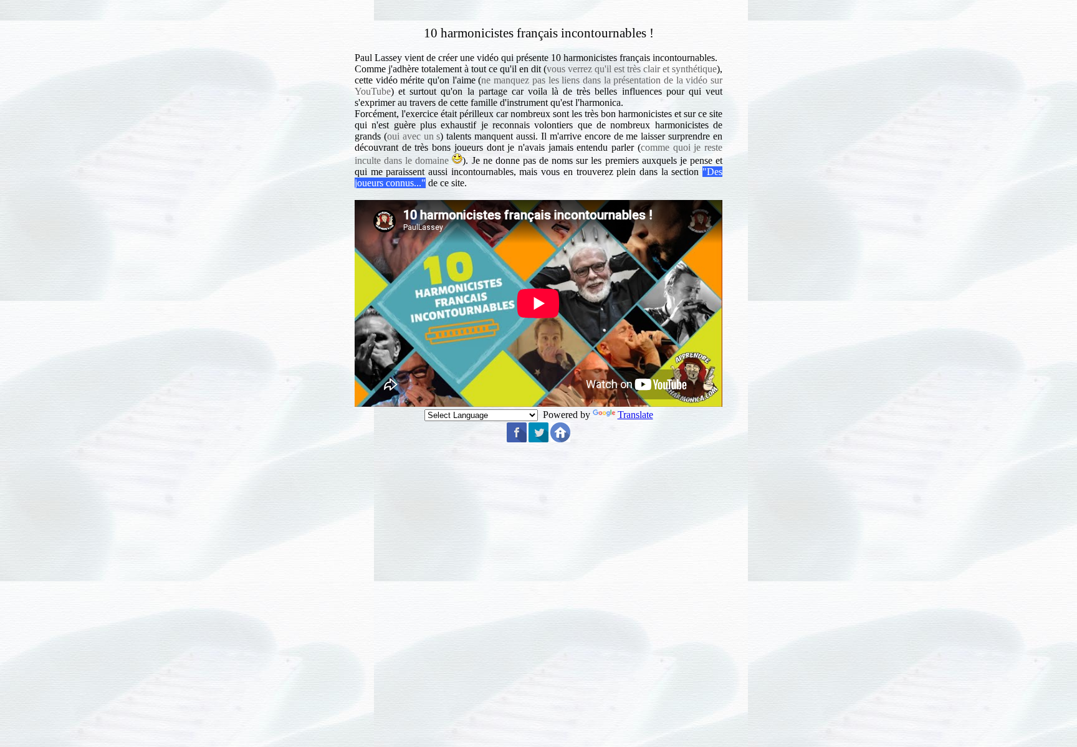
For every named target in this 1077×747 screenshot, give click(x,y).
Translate (635, 414)
